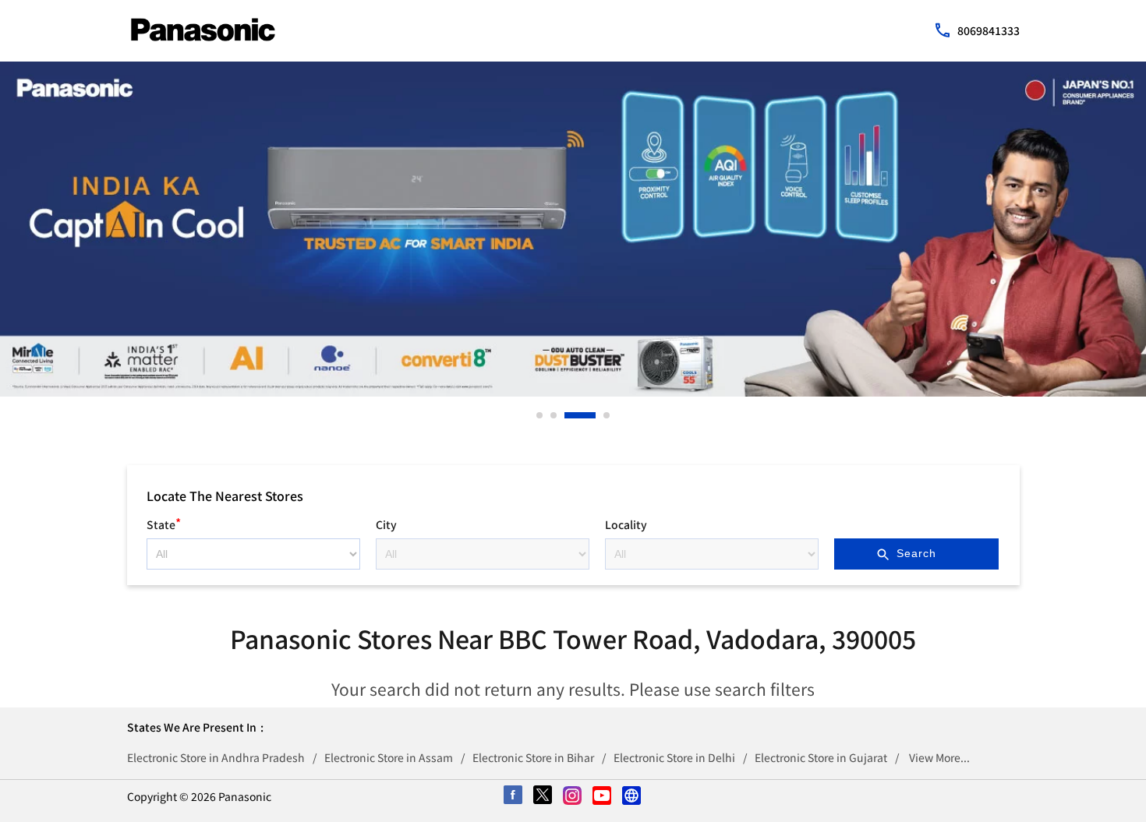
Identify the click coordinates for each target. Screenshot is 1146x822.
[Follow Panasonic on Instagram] (573, 796)
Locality (626, 524)
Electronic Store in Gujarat (821, 757)
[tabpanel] (573, 229)
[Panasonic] (203, 29)
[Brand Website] (632, 796)
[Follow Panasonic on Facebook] (514, 796)
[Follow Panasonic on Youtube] (603, 796)
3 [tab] (568, 415)
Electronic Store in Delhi (674, 757)
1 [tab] (540, 415)
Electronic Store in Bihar (533, 757)
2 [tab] (554, 415)
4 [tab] (607, 415)
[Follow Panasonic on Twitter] (543, 796)
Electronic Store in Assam (388, 757)
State (164, 522)
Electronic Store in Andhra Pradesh (216, 757)
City (386, 524)
